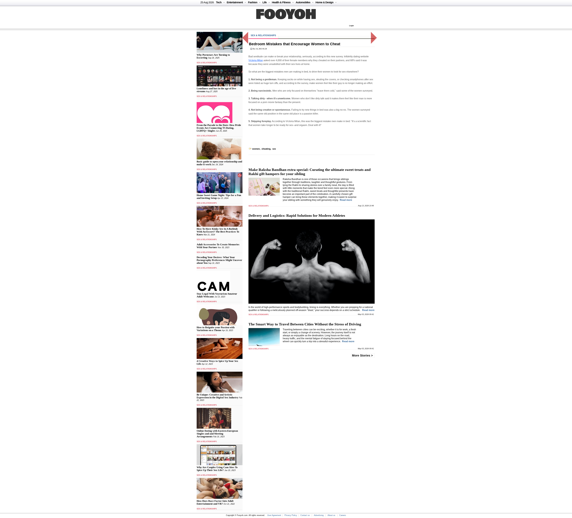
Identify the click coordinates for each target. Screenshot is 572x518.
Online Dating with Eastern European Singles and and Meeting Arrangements (217, 433)
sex (274, 149)
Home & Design (324, 2)
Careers (342, 515)
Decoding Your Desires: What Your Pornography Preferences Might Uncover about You (219, 260)
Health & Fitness (281, 2)
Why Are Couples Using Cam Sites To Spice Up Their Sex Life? (217, 469)
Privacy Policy (291, 515)
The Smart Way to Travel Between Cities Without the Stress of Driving (304, 324)
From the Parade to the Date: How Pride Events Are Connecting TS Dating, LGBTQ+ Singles (219, 128)
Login (351, 25)
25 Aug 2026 (207, 2)
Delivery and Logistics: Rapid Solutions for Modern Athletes (296, 215)
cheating (266, 149)
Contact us (305, 515)
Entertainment (235, 2)
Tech (219, 2)
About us (331, 515)
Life (264, 2)
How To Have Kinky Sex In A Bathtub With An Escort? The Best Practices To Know (218, 231)
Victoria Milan (255, 60)
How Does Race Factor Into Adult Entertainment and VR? (215, 502)
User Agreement (274, 515)
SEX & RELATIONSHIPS (207, 63)
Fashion (252, 2)
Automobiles (303, 2)
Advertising (319, 515)
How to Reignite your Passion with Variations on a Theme (215, 329)
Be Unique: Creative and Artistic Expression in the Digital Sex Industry (217, 396)
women (256, 149)
